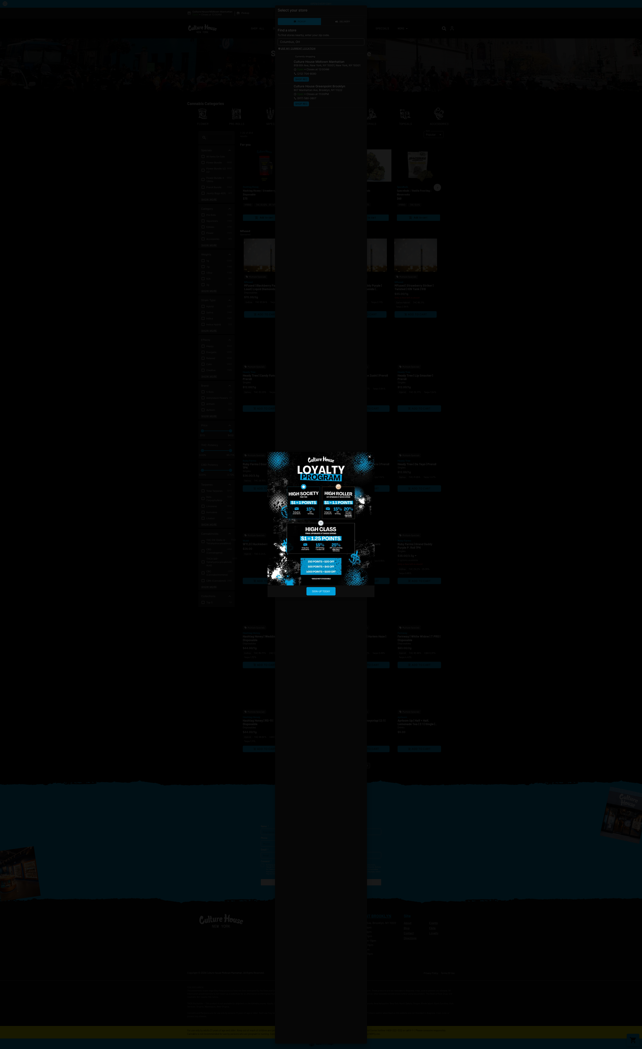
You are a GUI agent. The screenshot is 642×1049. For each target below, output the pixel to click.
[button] (369, 456)
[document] (321, 524)
